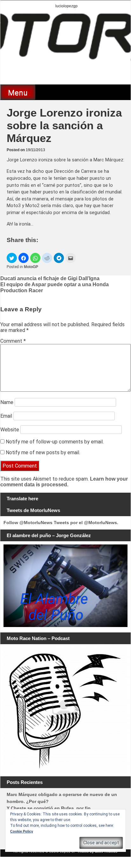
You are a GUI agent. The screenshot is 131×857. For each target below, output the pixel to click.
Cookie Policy (21, 831)
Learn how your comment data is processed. (64, 481)
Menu (18, 92)
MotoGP (31, 267)
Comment (13, 341)
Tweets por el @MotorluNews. (86, 522)
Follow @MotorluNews (27, 522)
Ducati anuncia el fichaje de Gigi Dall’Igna (50, 278)
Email (6, 416)
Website (9, 430)
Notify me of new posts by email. (43, 452)
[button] (12, 258)
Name (6, 402)
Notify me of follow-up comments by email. (55, 442)
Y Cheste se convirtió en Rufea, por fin (49, 808)
